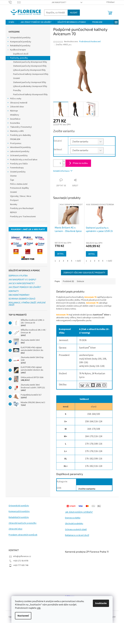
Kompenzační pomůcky (20, 41)
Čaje (12, 180)
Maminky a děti (17, 131)
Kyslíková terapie (18, 49)
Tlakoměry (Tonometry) (21, 127)
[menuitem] (11, 22)
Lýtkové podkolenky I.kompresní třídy (30, 86)
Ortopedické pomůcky (20, 37)
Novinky (13, 204)
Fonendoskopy (17, 167)
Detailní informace (61, 171)
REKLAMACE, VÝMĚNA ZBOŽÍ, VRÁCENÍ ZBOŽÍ (27, 303)
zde (39, 608)
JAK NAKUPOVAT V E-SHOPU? (22, 279)
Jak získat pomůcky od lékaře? (79, 512)
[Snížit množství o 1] (63, 165)
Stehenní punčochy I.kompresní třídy (29, 82)
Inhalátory (14, 114)
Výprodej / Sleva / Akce (20, 196)
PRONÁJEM (15, 139)
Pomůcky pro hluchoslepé (22, 208)
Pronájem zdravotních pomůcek (23, 534)
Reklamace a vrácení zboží (77, 535)
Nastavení (23, 615)
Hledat (73, 12)
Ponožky (17, 90)
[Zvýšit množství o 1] (63, 161)
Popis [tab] (57, 281)
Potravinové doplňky (19, 188)
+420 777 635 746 (20, 565)
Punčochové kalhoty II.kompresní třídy (30, 94)
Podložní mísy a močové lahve (23, 159)
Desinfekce (15, 119)
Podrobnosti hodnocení (90, 41)
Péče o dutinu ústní (18, 184)
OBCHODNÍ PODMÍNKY (19, 295)
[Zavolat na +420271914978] (13, 2)
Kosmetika (15, 123)
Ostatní (16, 78)
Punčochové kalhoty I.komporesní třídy (30, 74)
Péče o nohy (15, 98)
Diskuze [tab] (80, 281)
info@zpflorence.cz (22, 556)
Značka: (64, 44)
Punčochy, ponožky (19, 57)
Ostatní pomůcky (18, 171)
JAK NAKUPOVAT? (59, 2)
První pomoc (15, 143)
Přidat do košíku (80, 163)
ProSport (14, 200)
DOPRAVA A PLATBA (18, 275)
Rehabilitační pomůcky (20, 45)
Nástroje (14, 110)
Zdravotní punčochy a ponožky (22, 523)
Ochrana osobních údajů (76, 529)
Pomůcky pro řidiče (19, 163)
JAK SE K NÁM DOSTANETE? (22, 283)
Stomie (13, 175)
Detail (60, 253)
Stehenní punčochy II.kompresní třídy (30, 66)
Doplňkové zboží (20, 53)
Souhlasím (101, 603)
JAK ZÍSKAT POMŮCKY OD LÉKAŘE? (25, 287)
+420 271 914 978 (20, 560)
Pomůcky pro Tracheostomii (23, 216)
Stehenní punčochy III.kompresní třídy (30, 62)
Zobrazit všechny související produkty (84, 272)
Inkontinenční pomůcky (20, 147)
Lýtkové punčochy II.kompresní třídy (29, 70)
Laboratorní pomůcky (19, 151)
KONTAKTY (14, 291)
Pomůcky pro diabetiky (20, 135)
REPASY (13, 212)
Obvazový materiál (18, 102)
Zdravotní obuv (17, 106)
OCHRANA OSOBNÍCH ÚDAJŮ (22, 298)
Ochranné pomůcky (19, 155)
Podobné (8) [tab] (68, 281)
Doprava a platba (72, 517)
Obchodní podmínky (74, 523)
